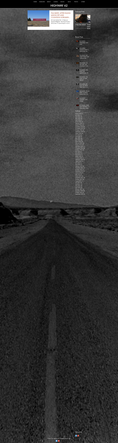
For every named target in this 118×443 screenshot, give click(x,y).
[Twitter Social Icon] (56, 441)
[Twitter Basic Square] (76, 435)
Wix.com (68, 438)
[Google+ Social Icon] (59, 441)
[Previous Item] (77, 18)
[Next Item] (88, 18)
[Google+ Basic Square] (78, 435)
